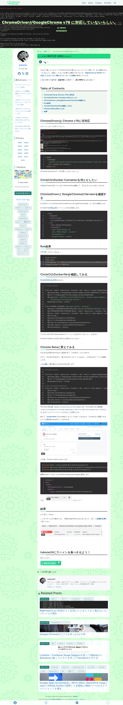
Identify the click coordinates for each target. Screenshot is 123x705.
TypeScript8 (23, 218)
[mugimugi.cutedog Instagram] (27, 73)
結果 (45, 111)
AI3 (19, 250)
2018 (20, 157)
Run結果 (47, 103)
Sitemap (82, 699)
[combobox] (23, 186)
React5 (28, 229)
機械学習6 (27, 222)
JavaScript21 (23, 204)
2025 (26, 143)
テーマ (66, 622)
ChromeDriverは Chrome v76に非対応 (59, 95)
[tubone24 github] (19, 73)
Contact (98, 3)
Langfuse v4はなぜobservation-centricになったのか (22, 120)
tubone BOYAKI (56, 699)
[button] (23, 174)
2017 (26, 157)
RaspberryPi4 (23, 236)
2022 (20, 150)
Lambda (61, 643)
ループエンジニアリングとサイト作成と (23, 86)
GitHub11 (19, 208)
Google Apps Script (78, 667)
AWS (53, 643)
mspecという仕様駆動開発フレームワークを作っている (23, 93)
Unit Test (81, 671)
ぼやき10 (27, 208)
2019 (26, 153)
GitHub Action (53, 671)
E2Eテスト (65, 599)
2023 (26, 146)
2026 (20, 143)
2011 (23, 160)
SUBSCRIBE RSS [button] (22, 193)
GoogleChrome (56, 622)
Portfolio (107, 3)
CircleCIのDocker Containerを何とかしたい (61, 98)
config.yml (52, 208)
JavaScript (55, 667)
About (90, 3)
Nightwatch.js (88, 599)
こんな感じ (44, 364)
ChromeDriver (76, 599)
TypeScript (65, 667)
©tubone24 (48, 699)
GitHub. (75, 696)
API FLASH (91, 667)
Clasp (43, 671)
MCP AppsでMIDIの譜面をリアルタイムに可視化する (23, 128)
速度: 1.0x (45, 61)
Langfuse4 (23, 232)
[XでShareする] (46, 702)
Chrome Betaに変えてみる (54, 109)
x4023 (26, 250)
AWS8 (23, 215)
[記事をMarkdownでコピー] (120, 22)
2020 (20, 153)
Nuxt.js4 (27, 246)
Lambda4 (23, 239)
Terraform (80, 643)
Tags (84, 3)
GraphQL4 (23, 243)
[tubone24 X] (23, 73)
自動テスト (47, 51)
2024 (20, 146)
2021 (26, 150)
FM (115, 3)
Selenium (70, 643)
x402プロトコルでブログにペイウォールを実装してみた (23, 111)
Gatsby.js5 (19, 229)
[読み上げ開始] (40, 61)
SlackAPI (101, 667)
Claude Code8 (23, 211)
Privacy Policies (74, 699)
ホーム (39, 51)
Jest (63, 671)
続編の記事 (101, 519)
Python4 (18, 246)
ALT (43, 150)
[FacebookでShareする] (15, 702)
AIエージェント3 (23, 253)
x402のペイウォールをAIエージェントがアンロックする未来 (23, 102)
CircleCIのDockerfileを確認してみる (58, 106)
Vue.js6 (23, 225)
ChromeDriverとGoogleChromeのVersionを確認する (65, 100)
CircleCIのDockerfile (48, 280)
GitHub (49, 587)
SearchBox (23, 182)
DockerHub (51, 417)
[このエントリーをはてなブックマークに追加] (77, 702)
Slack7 (18, 222)
